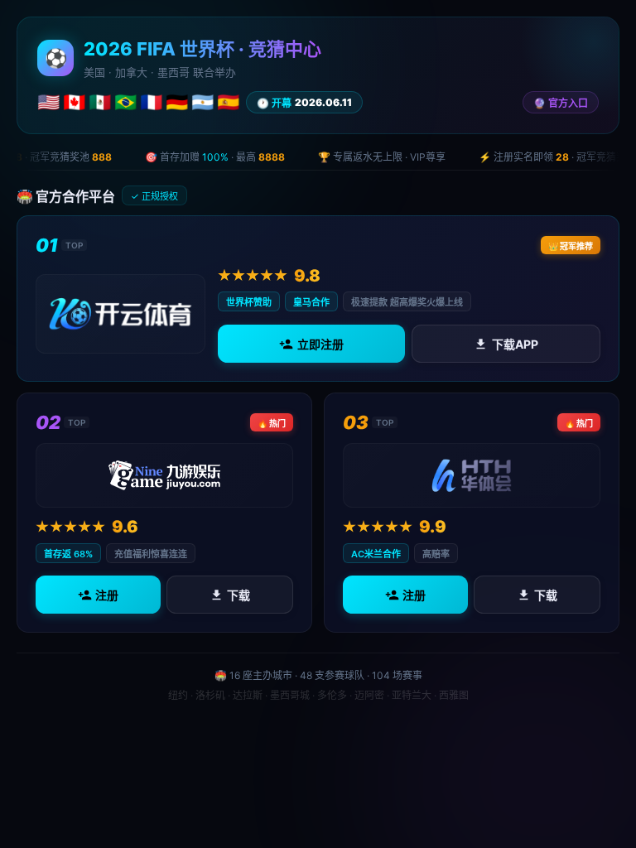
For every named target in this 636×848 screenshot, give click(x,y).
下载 (238, 595)
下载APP (515, 343)
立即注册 (320, 343)
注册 (106, 595)
